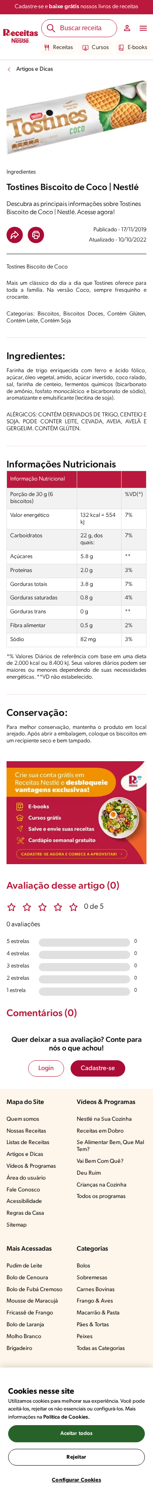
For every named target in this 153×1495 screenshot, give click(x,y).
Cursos (100, 48)
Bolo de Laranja (25, 1325)
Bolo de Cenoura (27, 1278)
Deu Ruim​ (89, 1173)
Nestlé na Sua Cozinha (104, 1119)
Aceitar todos (76, 1433)
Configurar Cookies (76, 1480)
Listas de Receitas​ (28, 1143)
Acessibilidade (24, 1201)
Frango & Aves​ (95, 1301)
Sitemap (17, 1225)
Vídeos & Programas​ (31, 1166)
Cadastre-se (98, 1068)
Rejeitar (76, 1457)
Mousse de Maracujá (32, 1301)
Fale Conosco (23, 1190)
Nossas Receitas (26, 1131)
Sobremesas (92, 1278)
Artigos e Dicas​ (25, 1154)
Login (46, 1068)
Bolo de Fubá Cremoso (34, 1290)
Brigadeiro (19, 1348)
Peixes (85, 1337)
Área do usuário (26, 1178)
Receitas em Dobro (100, 1131)
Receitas (63, 48)
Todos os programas (101, 1196)
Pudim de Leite (24, 1266)
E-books (137, 48)
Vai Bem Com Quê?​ (100, 1161)
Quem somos (23, 1119)
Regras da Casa (25, 1213)
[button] (15, 235)
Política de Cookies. (66, 1417)
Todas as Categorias (101, 1348)
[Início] (20, 37)
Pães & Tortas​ (93, 1325)
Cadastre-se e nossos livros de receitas (76, 7)
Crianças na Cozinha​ (101, 1185)
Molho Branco (24, 1337)
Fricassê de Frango (30, 1313)
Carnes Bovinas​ (96, 1290)
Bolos (83, 1266)
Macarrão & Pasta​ (98, 1313)
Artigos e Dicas (34, 69)
